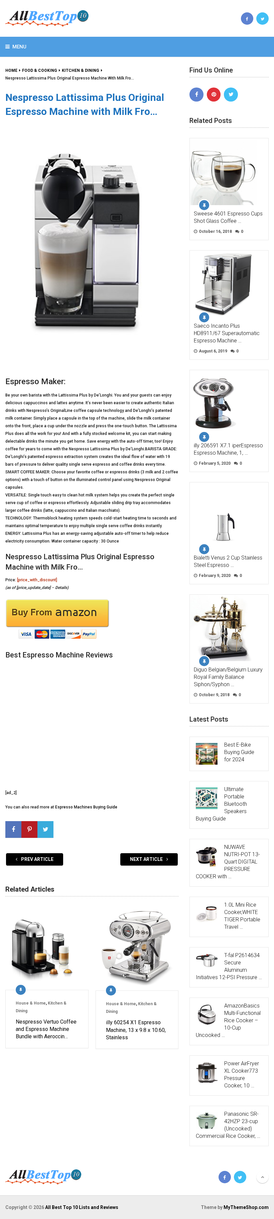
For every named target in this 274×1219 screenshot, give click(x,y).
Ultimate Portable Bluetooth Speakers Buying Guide (221, 804)
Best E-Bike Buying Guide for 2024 (239, 752)
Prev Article (36, 859)
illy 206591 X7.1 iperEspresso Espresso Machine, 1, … (228, 449)
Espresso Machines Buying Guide (86, 807)
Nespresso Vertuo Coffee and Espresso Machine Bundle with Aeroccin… (46, 1029)
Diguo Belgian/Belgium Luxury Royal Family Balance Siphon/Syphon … (228, 677)
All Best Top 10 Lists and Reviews (81, 1207)
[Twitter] (231, 95)
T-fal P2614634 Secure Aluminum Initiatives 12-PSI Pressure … (229, 966)
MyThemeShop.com (246, 1207)
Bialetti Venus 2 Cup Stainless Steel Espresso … (228, 561)
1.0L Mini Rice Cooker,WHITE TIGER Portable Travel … (242, 916)
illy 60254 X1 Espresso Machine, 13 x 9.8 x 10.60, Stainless (136, 1030)
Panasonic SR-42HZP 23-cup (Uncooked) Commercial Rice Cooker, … (228, 1125)
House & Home (31, 1003)
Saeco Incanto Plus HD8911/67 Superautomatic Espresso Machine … (227, 333)
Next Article (147, 859)
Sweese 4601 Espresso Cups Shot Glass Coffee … (228, 217)
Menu (19, 47)
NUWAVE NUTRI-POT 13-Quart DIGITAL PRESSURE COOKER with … (228, 862)
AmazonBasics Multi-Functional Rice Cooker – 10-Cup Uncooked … (228, 1020)
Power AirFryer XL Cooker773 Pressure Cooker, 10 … (241, 1074)
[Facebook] (196, 95)
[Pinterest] (214, 95)
